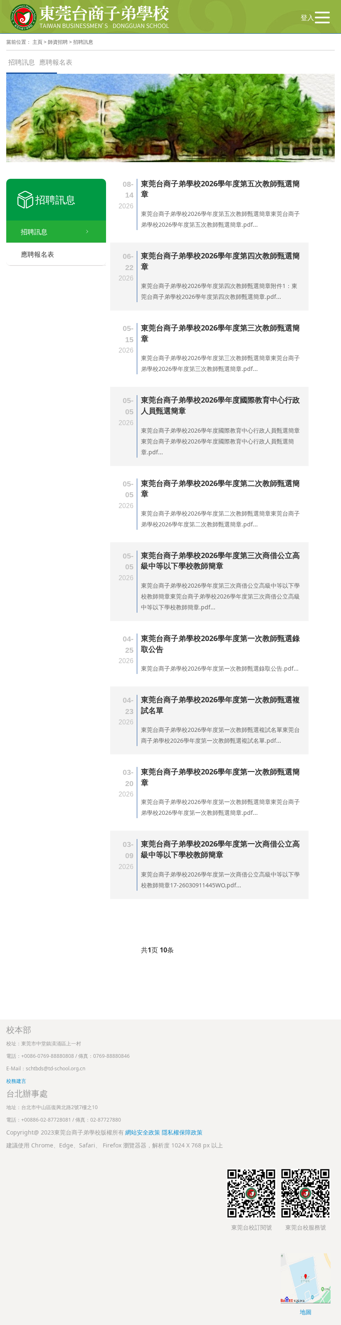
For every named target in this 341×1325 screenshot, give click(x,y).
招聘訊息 (83, 41)
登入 (307, 17)
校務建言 (16, 1081)
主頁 (37, 41)
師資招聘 (58, 41)
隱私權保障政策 (182, 1132)
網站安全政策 (143, 1132)
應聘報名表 (55, 62)
